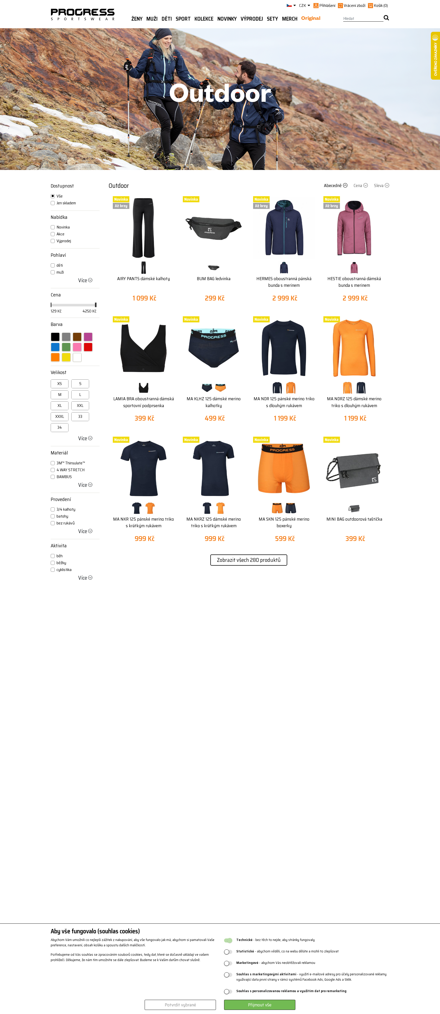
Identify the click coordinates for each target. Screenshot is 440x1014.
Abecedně (333, 185)
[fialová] (88, 336)
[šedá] (66, 336)
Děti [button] (167, 19)
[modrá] (55, 347)
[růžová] (77, 347)
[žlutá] (66, 357)
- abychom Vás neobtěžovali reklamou (275, 962)
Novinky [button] (227, 19)
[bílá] (77, 357)
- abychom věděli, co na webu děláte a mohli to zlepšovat (287, 951)
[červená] (88, 347)
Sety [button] (272, 19)
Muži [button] (152, 19)
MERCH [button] (289, 19)
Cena (358, 185)
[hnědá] (77, 336)
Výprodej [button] (252, 19)
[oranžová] (55, 357)
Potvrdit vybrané (180, 1004)
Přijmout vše (259, 1004)
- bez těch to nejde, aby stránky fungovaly (275, 939)
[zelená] (66, 347)
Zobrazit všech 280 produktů (249, 560)
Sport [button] (183, 19)
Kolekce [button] (204, 19)
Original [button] (310, 19)
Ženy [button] (137, 19)
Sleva (378, 185)
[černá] (55, 336)
